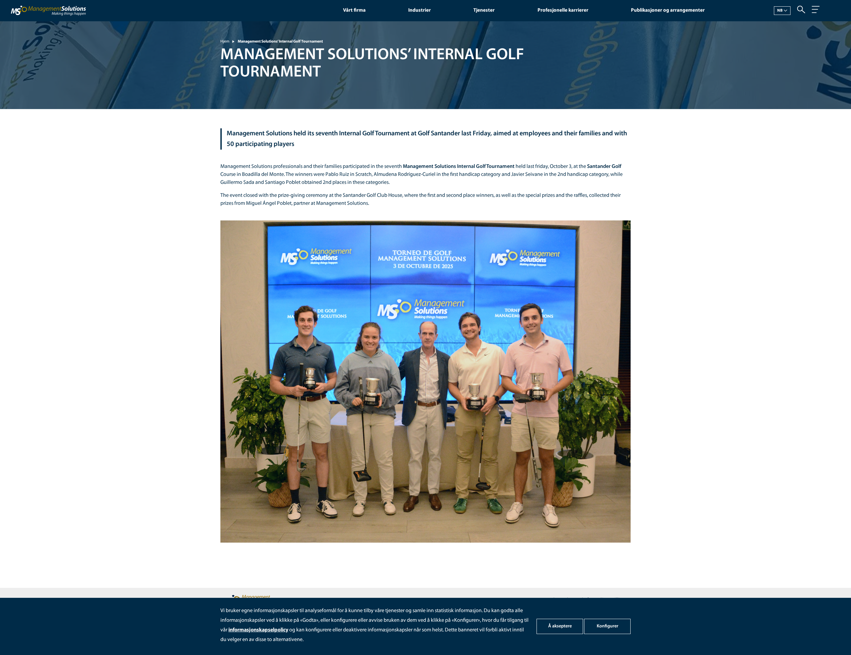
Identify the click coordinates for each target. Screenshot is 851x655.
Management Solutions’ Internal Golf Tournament (280, 42)
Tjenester (484, 10)
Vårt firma (354, 10)
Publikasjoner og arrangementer (668, 10)
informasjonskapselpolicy (258, 630)
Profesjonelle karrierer (563, 10)
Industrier (419, 10)
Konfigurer (607, 626)
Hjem (224, 42)
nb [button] (780, 11)
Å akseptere (560, 626)
